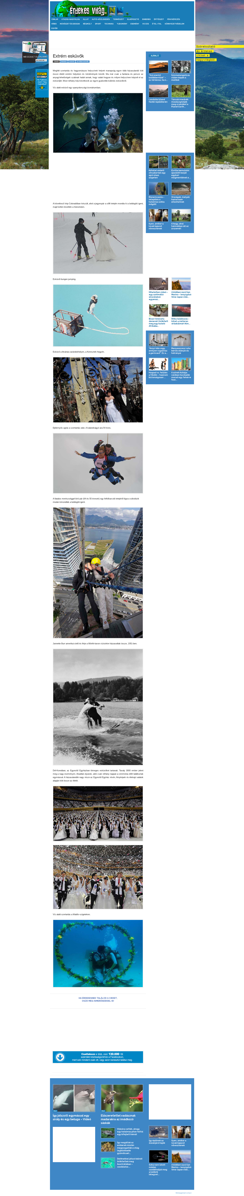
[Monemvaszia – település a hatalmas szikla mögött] (159, 188)
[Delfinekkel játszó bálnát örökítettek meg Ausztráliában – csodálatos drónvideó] (108, 1162)
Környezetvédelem (174, 24)
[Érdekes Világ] (122, 8)
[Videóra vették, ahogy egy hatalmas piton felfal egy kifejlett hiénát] (108, 1133)
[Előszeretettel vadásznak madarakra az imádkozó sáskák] (122, 1098)
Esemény (134, 24)
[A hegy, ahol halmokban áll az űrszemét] (181, 215)
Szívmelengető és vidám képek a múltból (180, 77)
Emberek (146, 19)
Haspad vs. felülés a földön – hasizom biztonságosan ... (158, 374)
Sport (98, 24)
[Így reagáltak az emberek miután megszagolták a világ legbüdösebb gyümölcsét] (108, 1146)
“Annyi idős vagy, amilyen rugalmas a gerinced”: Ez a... (158, 350)
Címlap (54, 19)
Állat (86, 19)
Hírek (54, 24)
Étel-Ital (157, 24)
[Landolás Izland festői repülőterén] (159, 91)
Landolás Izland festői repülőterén (158, 100)
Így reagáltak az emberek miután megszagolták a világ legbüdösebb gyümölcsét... (128, 1147)
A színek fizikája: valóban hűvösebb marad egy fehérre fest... (181, 376)
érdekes (64, 61)
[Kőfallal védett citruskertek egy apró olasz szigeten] (159, 162)
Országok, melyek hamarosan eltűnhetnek (180, 199)
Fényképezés (173, 19)
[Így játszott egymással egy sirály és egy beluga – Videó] (74, 1098)
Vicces (145, 24)
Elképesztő (133, 19)
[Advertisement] (122, 39)
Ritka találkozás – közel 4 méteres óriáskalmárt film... (180, 321)
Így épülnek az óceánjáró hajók (157, 1141)
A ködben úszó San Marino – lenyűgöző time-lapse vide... (181, 294)
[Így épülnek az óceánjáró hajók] (159, 1132)
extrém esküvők (83, 61)
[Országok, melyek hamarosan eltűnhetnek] (181, 188)
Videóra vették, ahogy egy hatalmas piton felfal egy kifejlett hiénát (130, 1131)
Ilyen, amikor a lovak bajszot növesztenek (156, 226)
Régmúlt (87, 24)
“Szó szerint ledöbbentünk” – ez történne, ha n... (158, 77)
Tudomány (122, 24)
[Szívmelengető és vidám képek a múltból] (181, 66)
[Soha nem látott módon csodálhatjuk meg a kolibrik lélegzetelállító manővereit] (159, 1156)
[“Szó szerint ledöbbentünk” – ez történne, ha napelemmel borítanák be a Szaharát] (159, 66)
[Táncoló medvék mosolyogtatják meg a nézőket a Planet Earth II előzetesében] (181, 91)
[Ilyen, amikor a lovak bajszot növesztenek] (159, 215)
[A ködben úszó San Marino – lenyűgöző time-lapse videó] (181, 283)
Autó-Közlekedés (101, 19)
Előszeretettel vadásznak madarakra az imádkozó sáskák (118, 1119)
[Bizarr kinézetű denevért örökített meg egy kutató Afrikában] (159, 310)
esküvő (71, 61)
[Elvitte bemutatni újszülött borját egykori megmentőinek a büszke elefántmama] (181, 162)
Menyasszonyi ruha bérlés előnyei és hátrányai (180, 350)
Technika (109, 24)
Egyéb (54, 28)
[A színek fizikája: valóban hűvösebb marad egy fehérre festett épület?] (181, 364)
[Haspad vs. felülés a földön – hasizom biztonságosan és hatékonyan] (159, 364)
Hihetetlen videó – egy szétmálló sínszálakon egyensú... (158, 295)
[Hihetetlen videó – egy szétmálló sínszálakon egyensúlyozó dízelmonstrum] (159, 283)
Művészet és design (70, 24)
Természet (118, 19)
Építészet (159, 19)
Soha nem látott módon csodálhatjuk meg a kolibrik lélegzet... (158, 1170)
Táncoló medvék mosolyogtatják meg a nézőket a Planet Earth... (179, 103)
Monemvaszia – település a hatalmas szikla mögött (157, 200)
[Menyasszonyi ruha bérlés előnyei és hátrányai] (181, 339)
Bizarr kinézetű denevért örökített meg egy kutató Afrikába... (158, 322)
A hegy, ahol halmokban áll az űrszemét (180, 226)
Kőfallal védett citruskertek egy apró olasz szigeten (157, 174)
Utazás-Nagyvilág (70, 19)
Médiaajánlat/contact (183, 1193)
